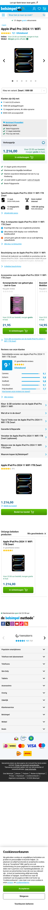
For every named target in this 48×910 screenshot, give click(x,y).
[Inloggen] (34, 9)
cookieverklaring (22, 882)
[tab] (12, 81)
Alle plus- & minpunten (13, 244)
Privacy (11, 776)
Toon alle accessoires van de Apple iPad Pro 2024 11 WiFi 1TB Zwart (24, 340)
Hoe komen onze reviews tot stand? (16, 391)
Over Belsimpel (8, 773)
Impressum (20, 776)
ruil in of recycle (34, 180)
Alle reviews (8, 397)
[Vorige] (4, 60)
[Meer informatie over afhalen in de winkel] (27, 39)
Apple (4, 25)
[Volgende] (43, 60)
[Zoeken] (44, 15)
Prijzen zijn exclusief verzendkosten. (27, 765)
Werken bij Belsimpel (38, 773)
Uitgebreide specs (11, 213)
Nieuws (17, 773)
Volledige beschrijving (12, 266)
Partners (26, 773)
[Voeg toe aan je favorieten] (43, 142)
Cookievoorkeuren (32, 776)
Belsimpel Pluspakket (14, 122)
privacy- (10, 882)
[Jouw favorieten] (39, 9)
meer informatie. (30, 769)
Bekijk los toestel (10, 506)
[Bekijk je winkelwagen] (44, 9)
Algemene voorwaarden (17, 778)
